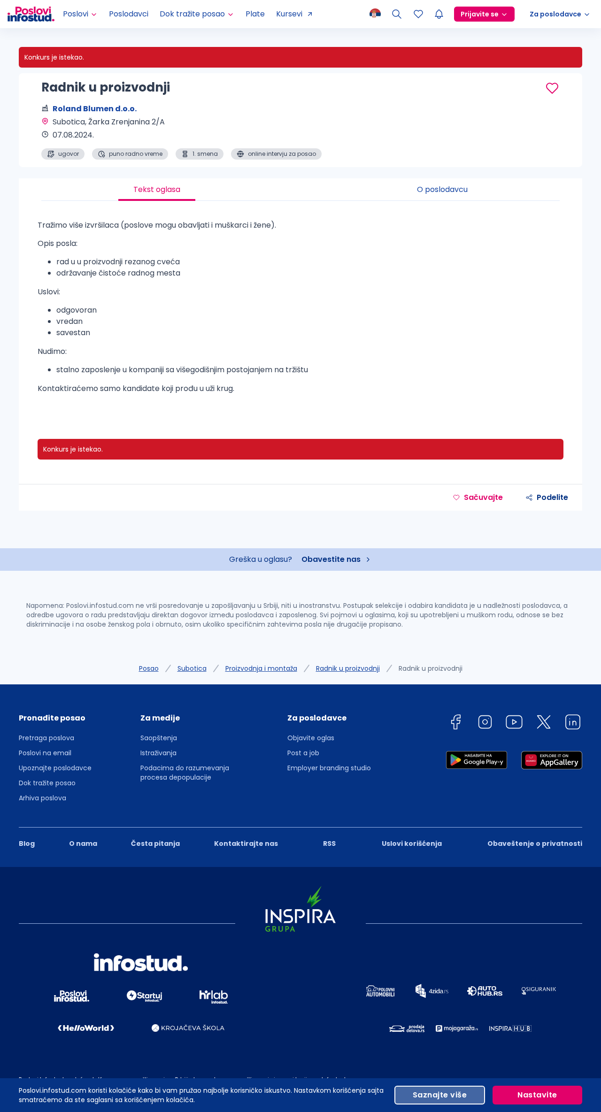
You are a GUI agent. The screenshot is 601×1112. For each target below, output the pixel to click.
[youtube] (514, 724)
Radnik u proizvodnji (348, 668)
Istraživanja (158, 753)
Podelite (552, 497)
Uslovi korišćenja (412, 843)
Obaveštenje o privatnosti (534, 843)
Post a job (303, 753)
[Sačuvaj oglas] (552, 88)
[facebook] (455, 724)
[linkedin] (572, 724)
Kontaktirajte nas (246, 843)
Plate (255, 13)
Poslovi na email (45, 753)
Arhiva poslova (42, 798)
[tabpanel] (300, 310)
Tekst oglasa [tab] (156, 189)
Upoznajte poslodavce (55, 768)
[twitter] (543, 724)
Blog (27, 843)
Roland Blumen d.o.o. (95, 108)
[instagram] (485, 724)
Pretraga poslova (46, 738)
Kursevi (289, 13)
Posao (149, 668)
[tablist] (300, 189)
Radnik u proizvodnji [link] (430, 668)
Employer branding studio (329, 768)
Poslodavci (128, 13)
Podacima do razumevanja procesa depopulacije (184, 772)
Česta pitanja (155, 843)
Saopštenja (158, 738)
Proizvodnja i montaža (261, 668)
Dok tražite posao (47, 783)
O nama (83, 843)
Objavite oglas (310, 738)
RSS (329, 843)
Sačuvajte (483, 497)
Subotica (192, 668)
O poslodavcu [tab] (442, 189)
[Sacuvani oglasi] (418, 14)
